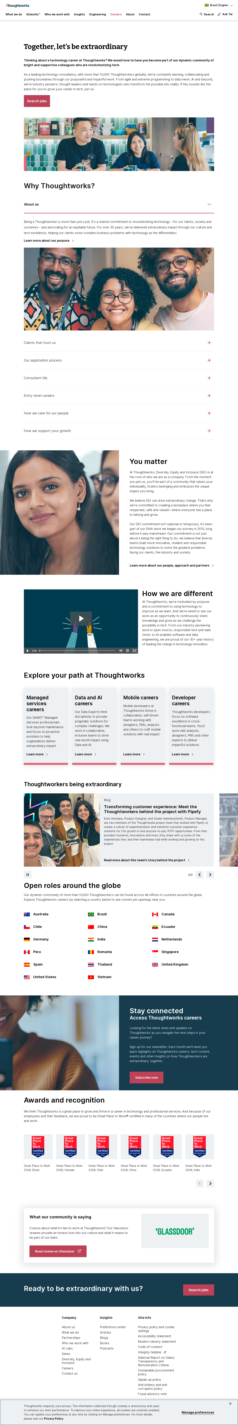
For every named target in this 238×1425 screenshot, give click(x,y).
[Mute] (120, 651)
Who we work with (75, 1343)
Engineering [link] (97, 14)
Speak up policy (149, 1379)
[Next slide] (210, 875)
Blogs (104, 1338)
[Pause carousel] (28, 875)
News (66, 1354)
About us (68, 1327)
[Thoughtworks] (17, 4)
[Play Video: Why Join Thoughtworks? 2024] (81, 619)
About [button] (130, 14)
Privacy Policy (53, 1418)
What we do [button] (14, 14)
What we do (70, 1332)
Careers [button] (116, 14)
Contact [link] (144, 14)
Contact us (70, 1373)
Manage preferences (198, 1412)
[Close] (230, 1403)
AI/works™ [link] (33, 14)
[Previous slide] (200, 875)
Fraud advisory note (152, 1394)
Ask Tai (227, 14)
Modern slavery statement (157, 1341)
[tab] (119, 204)
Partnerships (71, 1338)
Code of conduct (150, 1347)
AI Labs (67, 1348)
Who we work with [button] (57, 14)
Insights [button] (79, 14)
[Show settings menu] (127, 651)
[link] (48, 240)
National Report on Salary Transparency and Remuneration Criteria (156, 1361)
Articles (105, 1332)
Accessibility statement (154, 1336)
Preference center (113, 1327)
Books (104, 1343)
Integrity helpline (149, 1352)
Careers (67, 1368)
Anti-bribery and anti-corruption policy (153, 1386)
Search (209, 14)
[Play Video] (27, 651)
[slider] (77, 651)
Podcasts (107, 1348)
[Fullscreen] (134, 651)
